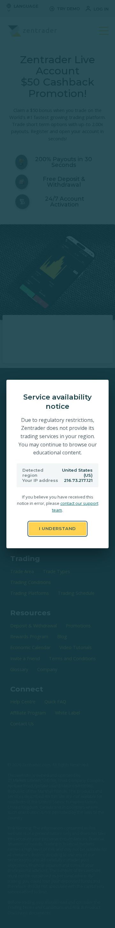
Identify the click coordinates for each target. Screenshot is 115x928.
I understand (57, 528)
